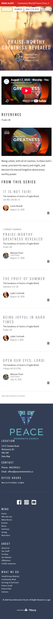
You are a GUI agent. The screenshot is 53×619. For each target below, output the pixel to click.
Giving (4, 532)
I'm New (4, 554)
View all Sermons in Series (13, 395)
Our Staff (5, 551)
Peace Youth (6, 585)
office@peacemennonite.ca (20, 471)
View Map (5, 456)
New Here (5, 535)
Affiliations (6, 560)
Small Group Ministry (10, 576)
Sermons (5, 529)
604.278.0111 (32, 9)
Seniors (4, 591)
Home (4, 513)
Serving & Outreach (10, 582)
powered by (25, 612)
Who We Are (6, 516)
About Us (5, 548)
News (3, 526)
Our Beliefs (6, 557)
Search (18, 9)
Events (4, 523)
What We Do (6, 519)
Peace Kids (6, 588)
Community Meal (8, 579)
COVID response (8, 563)
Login (48, 600)
